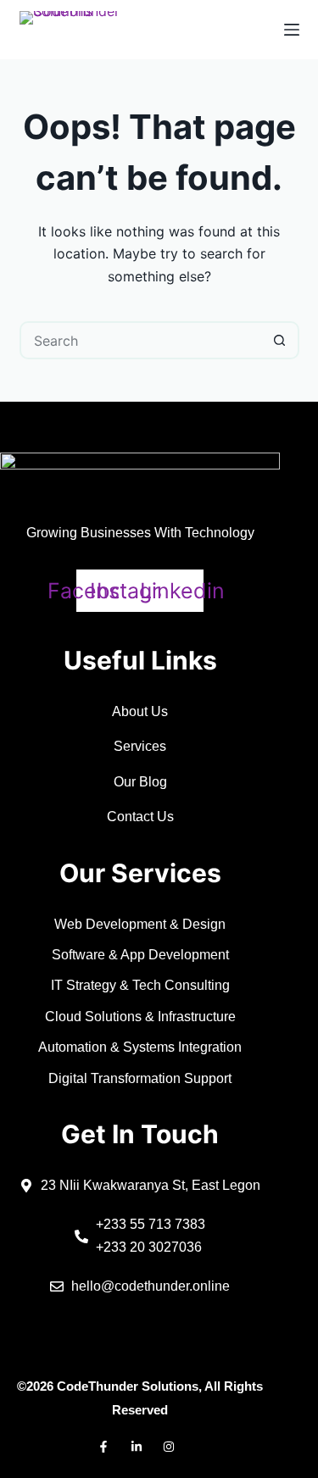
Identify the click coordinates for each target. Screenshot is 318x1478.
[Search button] (280, 340)
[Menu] (291, 29)
